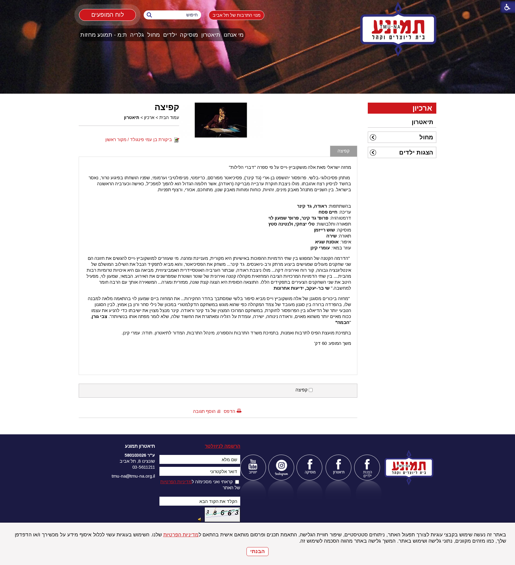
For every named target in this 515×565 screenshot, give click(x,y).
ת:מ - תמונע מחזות (103, 35)
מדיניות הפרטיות (180, 535)
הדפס (229, 411)
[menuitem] (233, 34)
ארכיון (149, 117)
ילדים (170, 35)
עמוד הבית (169, 117)
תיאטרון (210, 35)
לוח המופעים (107, 14)
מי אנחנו (233, 35)
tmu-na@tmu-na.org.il (133, 475)
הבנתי (257, 551)
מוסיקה (189, 35)
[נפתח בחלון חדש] (253, 467)
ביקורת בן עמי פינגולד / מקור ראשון (139, 139)
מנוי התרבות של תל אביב (236, 15)
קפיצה (166, 107)
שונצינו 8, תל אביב (137, 461)
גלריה (137, 35)
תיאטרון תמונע (140, 446)
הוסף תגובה (204, 411)
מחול (153, 35)
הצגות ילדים (416, 152)
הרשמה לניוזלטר (222, 446)
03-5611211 (143, 467)
